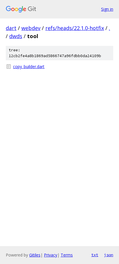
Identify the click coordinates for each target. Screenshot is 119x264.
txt (94, 254)
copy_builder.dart (28, 66)
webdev (30, 28)
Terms (67, 255)
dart (11, 28)
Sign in (107, 9)
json (108, 254)
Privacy (50, 255)
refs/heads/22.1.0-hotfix (74, 28)
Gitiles (34, 255)
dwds (15, 36)
